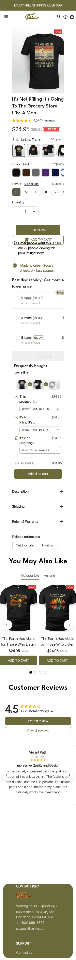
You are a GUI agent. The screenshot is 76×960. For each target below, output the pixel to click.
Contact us (24, 952)
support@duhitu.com (31, 928)
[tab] (31, 672)
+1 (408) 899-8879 (30, 923)
